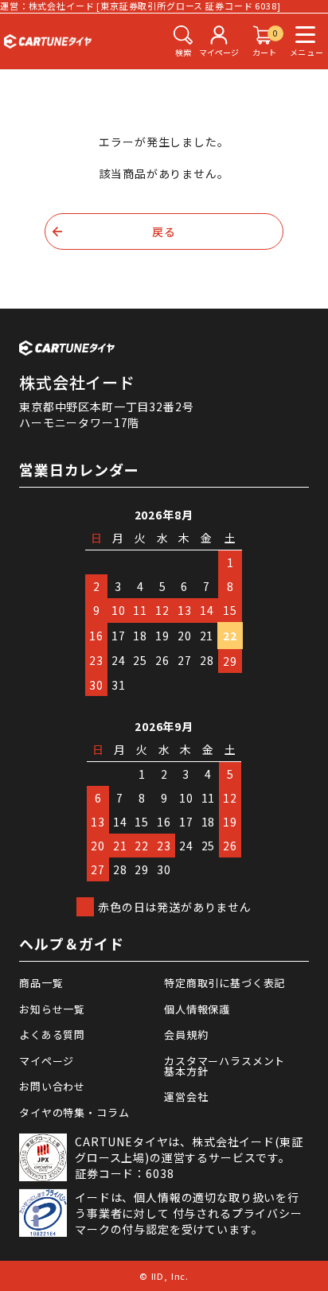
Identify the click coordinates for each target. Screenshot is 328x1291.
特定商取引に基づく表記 (224, 982)
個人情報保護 (197, 1009)
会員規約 (186, 1034)
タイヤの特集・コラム (74, 1112)
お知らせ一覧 (52, 1009)
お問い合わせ (52, 1086)
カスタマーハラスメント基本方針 (224, 1066)
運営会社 (186, 1096)
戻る (164, 231)
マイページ (46, 1060)
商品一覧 (41, 982)
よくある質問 (52, 1034)
